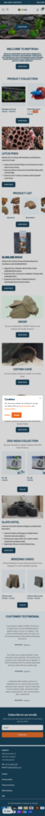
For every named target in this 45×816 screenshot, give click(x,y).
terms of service (25, 406)
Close (40, 398)
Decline (7, 415)
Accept (16, 415)
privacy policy (10, 409)
